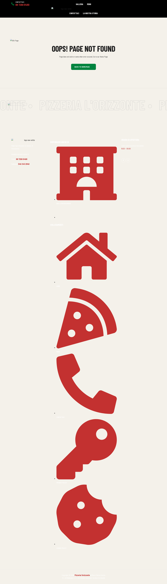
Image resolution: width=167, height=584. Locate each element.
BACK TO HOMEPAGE (82, 67)
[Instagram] (128, 160)
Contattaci (19, 2)
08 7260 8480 (21, 159)
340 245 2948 (23, 164)
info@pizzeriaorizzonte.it (20, 154)
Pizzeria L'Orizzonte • (90, 104)
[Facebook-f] (123, 160)
